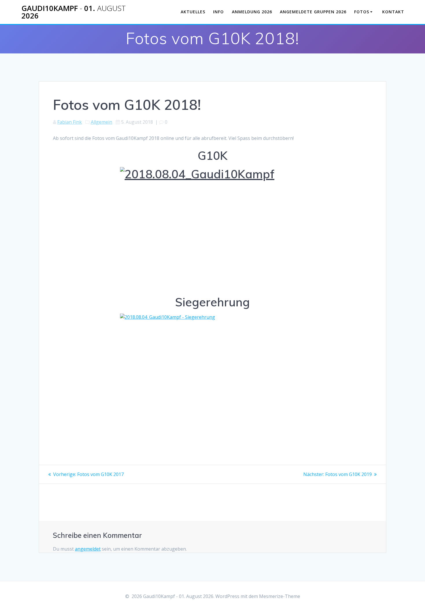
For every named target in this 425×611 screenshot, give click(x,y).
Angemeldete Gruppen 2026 (313, 11)
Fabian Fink (69, 122)
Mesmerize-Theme (279, 596)
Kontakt (393, 11)
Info (218, 11)
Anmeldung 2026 (252, 11)
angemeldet (88, 549)
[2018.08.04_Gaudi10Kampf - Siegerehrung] (212, 375)
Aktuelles (193, 11)
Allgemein (101, 122)
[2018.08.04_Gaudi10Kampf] (212, 228)
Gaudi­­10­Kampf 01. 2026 (73, 12)
